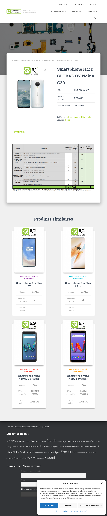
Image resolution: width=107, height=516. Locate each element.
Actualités (79, 5)
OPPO (31, 452)
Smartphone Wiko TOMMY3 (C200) (29, 377)
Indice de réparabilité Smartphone (38, 60)
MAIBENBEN (85, 447)
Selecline (80, 453)
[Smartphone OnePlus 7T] (29, 250)
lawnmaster (69, 447)
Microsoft (95, 446)
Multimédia (22, 60)
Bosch (51, 441)
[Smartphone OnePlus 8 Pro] (78, 250)
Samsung (69, 452)
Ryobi (57, 452)
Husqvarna (55, 447)
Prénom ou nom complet (31, 471)
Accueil (14, 60)
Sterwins (17, 458)
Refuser (68, 505)
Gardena (95, 441)
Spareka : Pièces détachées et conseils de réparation (28, 427)
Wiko (36, 457)
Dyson (65, 441)
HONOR (37, 447)
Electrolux (72, 441)
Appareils (63, 5)
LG (74, 446)
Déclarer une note (58, 12)
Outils (93, 5)
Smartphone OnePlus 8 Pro (78, 284)
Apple (11, 441)
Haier (23, 447)
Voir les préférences (91, 505)
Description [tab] (19, 132)
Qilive (51, 452)
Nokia (67, 120)
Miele (10, 452)
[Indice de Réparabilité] (22, 11)
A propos (92, 12)
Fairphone (87, 441)
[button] (101, 483)
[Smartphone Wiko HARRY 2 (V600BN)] (78, 342)
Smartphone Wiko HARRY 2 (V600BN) (78, 377)
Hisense (29, 446)
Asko (17, 441)
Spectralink (10, 458)
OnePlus (24, 452)
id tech (62, 447)
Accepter (49, 505)
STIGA (25, 458)
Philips (46, 452)
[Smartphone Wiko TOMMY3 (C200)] (29, 342)
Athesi (28, 441)
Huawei (45, 446)
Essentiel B (80, 441)
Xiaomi (49, 458)
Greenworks (16, 447)
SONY (95, 452)
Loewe (78, 447)
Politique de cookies (61, 511)
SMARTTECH (87, 453)
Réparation (76, 12)
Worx (41, 458)
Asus (22, 441)
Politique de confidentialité (78, 511)
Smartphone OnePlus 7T (29, 284)
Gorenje (9, 447)
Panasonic (39, 452)
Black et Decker (41, 441)
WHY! (30, 458)
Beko (33, 441)
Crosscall (60, 441)
